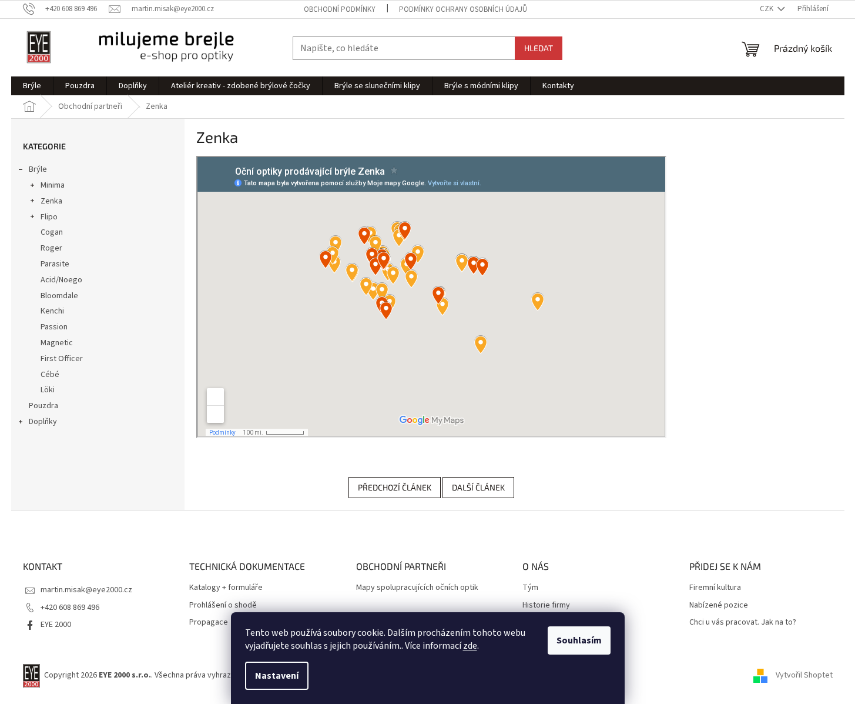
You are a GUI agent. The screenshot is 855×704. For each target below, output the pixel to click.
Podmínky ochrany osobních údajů (463, 9)
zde (470, 645)
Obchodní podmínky (339, 9)
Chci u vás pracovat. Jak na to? (742, 622)
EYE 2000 (56, 624)
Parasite (55, 264)
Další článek (478, 487)
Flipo (49, 217)
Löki (48, 390)
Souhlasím (579, 640)
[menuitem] (32, 85)
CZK (767, 9)
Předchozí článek (394, 487)
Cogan (52, 232)
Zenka (51, 201)
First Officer (62, 359)
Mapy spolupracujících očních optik (417, 587)
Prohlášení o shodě (223, 605)
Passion (54, 327)
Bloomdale (59, 296)
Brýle (38, 169)
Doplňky (43, 422)
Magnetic (57, 343)
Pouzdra (43, 406)
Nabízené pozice (718, 605)
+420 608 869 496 (70, 607)
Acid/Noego (61, 280)
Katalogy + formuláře (226, 587)
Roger (51, 248)
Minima (53, 185)
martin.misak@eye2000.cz (86, 590)
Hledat (538, 48)
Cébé (50, 375)
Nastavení (277, 675)
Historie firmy (546, 605)
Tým (530, 587)
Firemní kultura (715, 587)
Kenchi (52, 311)
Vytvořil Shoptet (804, 675)
